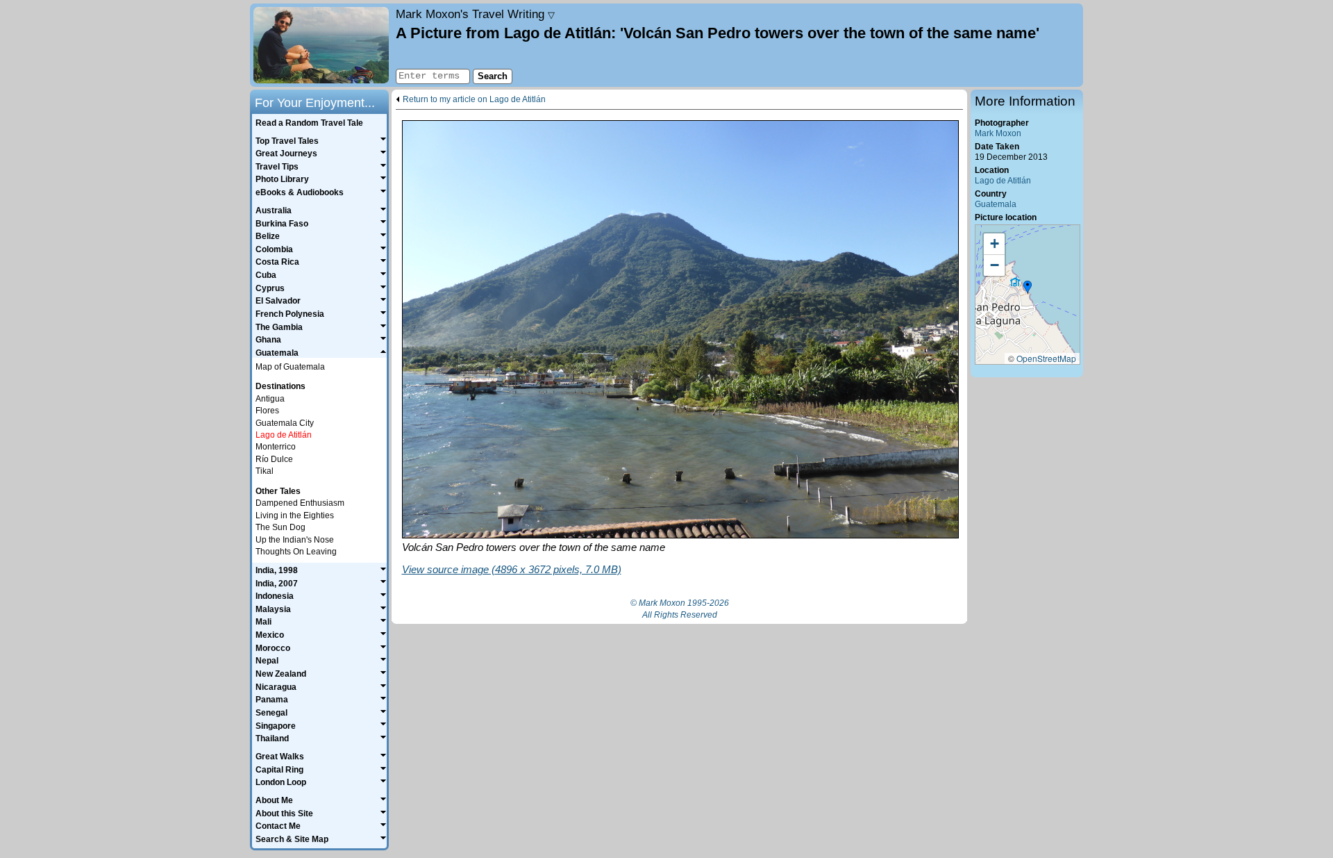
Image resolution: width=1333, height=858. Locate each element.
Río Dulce (274, 459)
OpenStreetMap (1046, 358)
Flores (267, 410)
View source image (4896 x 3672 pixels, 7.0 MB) (511, 569)
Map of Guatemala (290, 367)
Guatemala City (284, 423)
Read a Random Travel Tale (309, 123)
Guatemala (995, 204)
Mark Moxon (998, 133)
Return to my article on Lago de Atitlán (474, 99)
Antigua (270, 399)
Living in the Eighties (294, 515)
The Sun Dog (280, 527)
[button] (1027, 288)
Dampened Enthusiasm (299, 503)
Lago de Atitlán (1003, 180)
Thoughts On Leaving (296, 551)
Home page (321, 45)
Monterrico (275, 447)
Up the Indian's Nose (294, 540)
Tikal (264, 471)
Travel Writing (475, 14)
